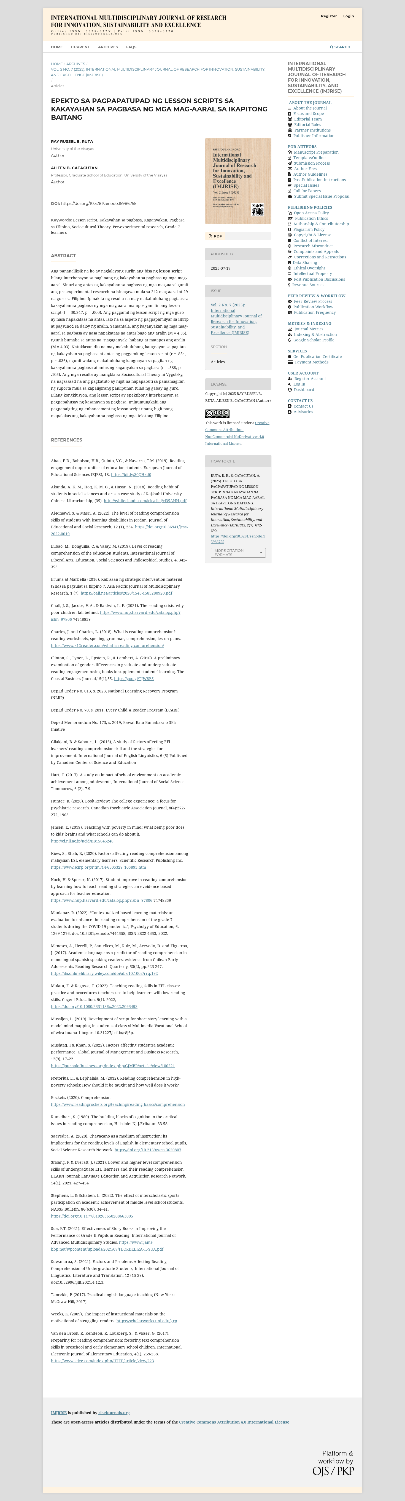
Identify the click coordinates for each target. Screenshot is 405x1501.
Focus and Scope (308, 113)
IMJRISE (59, 1412)
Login (348, 16)
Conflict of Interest (310, 240)
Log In (299, 384)
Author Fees (305, 168)
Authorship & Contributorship (321, 223)
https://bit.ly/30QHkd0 (131, 474)
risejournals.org (114, 1412)
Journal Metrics (309, 328)
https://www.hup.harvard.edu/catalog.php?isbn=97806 (101, 900)
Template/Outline (309, 157)
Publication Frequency (315, 312)
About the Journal (310, 108)
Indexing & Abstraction (315, 334)
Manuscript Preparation (316, 152)
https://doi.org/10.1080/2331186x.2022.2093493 (94, 1006)
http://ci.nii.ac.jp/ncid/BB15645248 (82, 841)
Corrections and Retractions (320, 256)
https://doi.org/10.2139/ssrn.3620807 (148, 1149)
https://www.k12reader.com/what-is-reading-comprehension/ (107, 645)
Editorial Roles (307, 124)
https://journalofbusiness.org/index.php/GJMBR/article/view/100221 (113, 1065)
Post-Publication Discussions (319, 279)
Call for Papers (307, 190)
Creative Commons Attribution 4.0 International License (234, 1422)
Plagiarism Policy (309, 229)
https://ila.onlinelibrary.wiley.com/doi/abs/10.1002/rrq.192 (104, 973)
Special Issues (306, 185)
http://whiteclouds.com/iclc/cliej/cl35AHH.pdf (145, 500)
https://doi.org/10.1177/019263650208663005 (92, 1216)
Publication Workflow (313, 306)
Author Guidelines (310, 174)
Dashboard (304, 389)
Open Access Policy (311, 212)
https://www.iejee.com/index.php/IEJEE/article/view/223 (102, 1360)
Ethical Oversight (309, 268)
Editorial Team (308, 119)
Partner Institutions (313, 130)
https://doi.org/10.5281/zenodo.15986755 (98, 203)
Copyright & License (312, 234)
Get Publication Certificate (317, 356)
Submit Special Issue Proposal (321, 196)
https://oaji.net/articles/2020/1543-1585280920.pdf (126, 593)
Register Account (310, 378)
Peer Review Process (313, 301)
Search (341, 47)
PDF (217, 236)
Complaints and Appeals (316, 251)
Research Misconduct (313, 245)
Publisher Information (313, 135)
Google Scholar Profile (313, 340)
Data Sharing (305, 262)
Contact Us (303, 406)
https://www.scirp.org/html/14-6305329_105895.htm (98, 867)
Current (80, 47)
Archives (108, 47)
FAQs (131, 47)
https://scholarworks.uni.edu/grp (147, 1320)
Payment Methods (311, 362)
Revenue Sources (308, 284)
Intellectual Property (312, 273)
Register (329, 16)
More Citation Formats (229, 552)
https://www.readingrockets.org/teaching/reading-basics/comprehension (118, 1104)
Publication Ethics (311, 218)
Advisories (303, 411)
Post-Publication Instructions (319, 179)
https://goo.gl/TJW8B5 (134, 678)
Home (57, 47)
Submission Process (312, 163)
